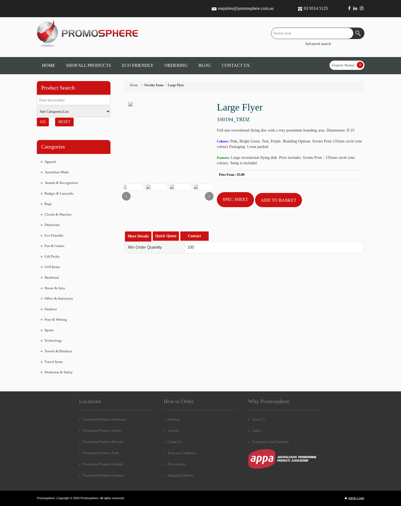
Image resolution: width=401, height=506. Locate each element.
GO (43, 122)
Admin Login (356, 498)
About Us (258, 419)
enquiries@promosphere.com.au (246, 8)
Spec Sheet (235, 199)
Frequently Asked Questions (270, 442)
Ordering (173, 419)
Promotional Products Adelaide (103, 464)
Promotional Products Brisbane (103, 442)
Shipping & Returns (180, 475)
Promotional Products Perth (101, 453)
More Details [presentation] (138, 236)
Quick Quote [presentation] (165, 236)
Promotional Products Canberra (103, 475)
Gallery (257, 431)
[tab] (138, 236)
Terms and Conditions (181, 453)
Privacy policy (176, 464)
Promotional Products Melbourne (104, 419)
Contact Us (174, 442)
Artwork (173, 431)
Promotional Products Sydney (102, 431)
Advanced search (318, 44)
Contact (194, 236)
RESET (64, 122)
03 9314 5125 (316, 8)
